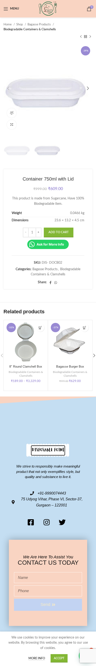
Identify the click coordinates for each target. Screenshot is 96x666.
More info (36, 658)
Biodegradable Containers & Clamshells (29, 29)
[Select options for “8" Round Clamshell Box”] (40, 328)
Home (7, 24)
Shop (20, 24)
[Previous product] (81, 36)
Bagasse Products (39, 24)
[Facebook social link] (50, 283)
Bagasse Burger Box (70, 366)
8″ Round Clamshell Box (25, 366)
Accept (59, 658)
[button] (84, 328)
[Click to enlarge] (11, 124)
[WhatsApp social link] (55, 283)
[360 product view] (11, 113)
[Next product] (90, 36)
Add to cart (58, 232)
